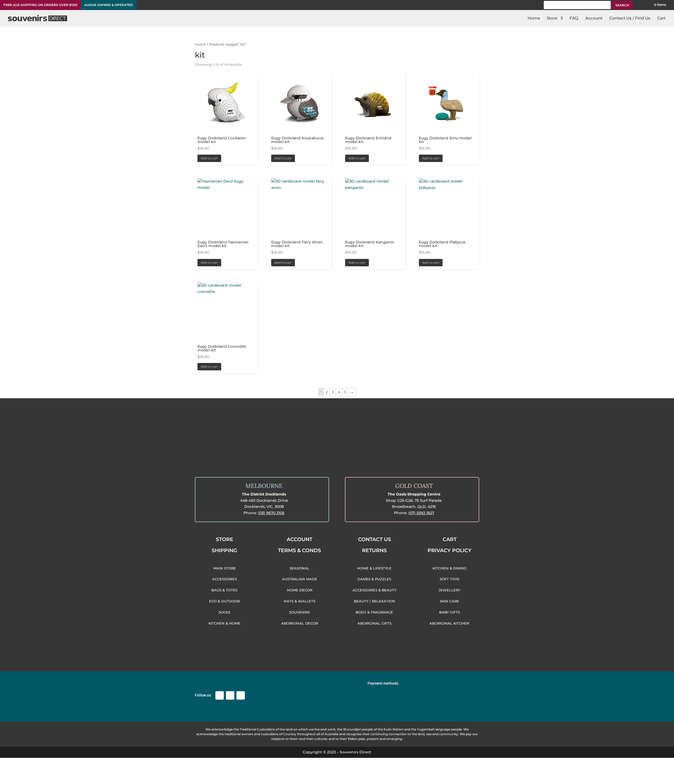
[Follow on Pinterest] (240, 695)
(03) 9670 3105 (271, 512)
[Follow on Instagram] (230, 695)
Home (200, 44)
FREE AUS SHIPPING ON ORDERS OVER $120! (40, 5)
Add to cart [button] (209, 158)
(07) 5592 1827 (421, 512)
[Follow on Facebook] (219, 695)
